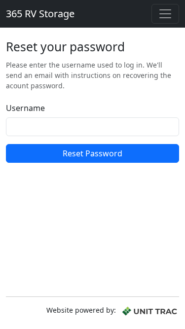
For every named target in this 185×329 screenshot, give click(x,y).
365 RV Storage (40, 13)
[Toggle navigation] (165, 14)
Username (25, 108)
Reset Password (92, 153)
